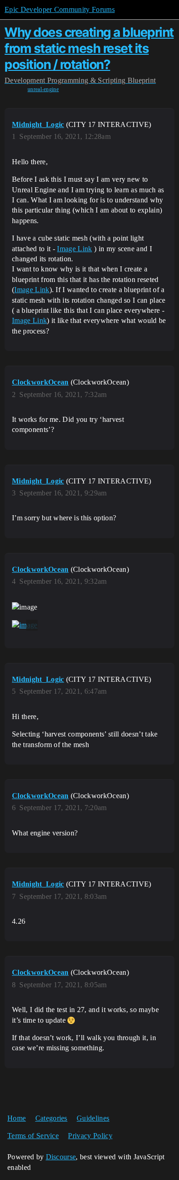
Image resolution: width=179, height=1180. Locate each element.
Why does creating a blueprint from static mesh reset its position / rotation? (89, 48)
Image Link (74, 249)
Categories (51, 1118)
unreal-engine (43, 89)
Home (16, 1118)
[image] (25, 625)
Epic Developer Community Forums (60, 9)
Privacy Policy (90, 1136)
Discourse (61, 1157)
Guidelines (93, 1118)
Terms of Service (33, 1136)
